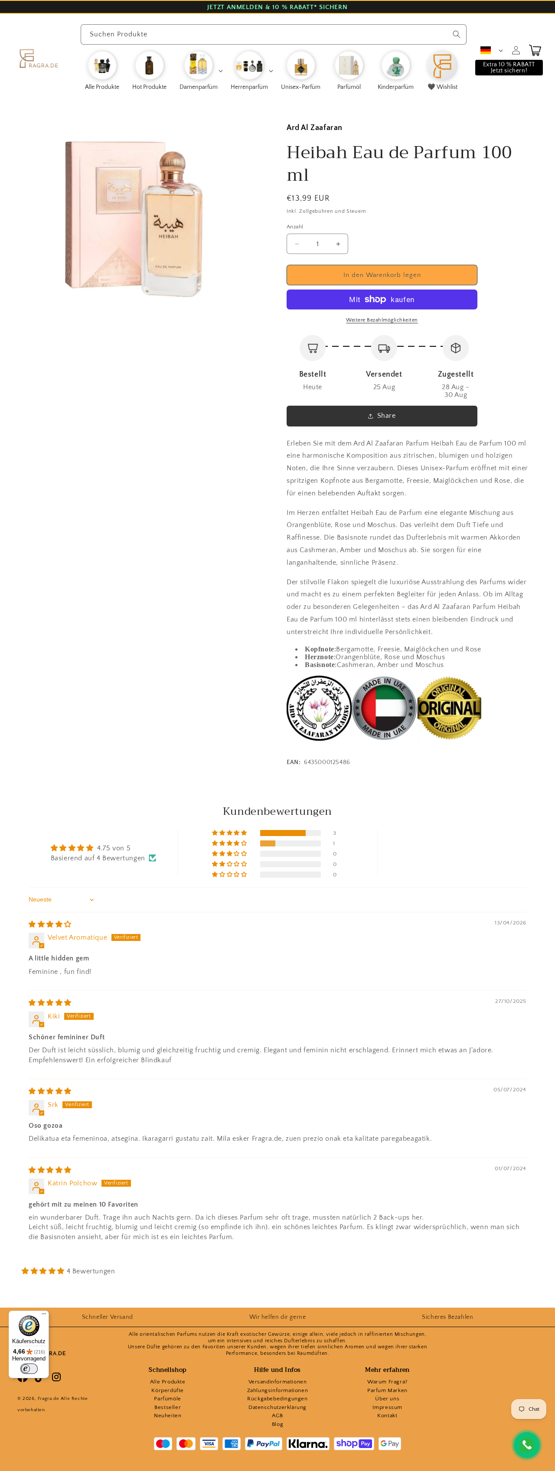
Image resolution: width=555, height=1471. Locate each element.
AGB (277, 1415)
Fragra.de (48, 1398)
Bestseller (167, 1407)
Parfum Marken (387, 1390)
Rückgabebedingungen (277, 1399)
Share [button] (386, 416)
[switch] (29, 1369)
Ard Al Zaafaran (315, 128)
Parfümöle (167, 1399)
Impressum (387, 1407)
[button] (200, 71)
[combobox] (273, 34)
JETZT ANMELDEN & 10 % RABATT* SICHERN (277, 7)
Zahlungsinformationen (277, 1390)
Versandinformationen (277, 1382)
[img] (50, 924)
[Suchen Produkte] (456, 34)
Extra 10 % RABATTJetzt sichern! (509, 67)
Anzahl (295, 227)
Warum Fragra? (387, 1382)
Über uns (387, 1399)
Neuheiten (167, 1415)
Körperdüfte (167, 1390)
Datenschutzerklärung (277, 1407)
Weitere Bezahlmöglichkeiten (382, 320)
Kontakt (387, 1415)
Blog (277, 1424)
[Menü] (44, 1316)
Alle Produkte (168, 1382)
